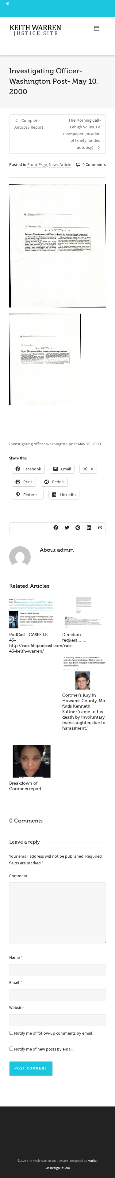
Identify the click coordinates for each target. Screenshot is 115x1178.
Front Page (37, 164)
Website (16, 1008)
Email (14, 982)
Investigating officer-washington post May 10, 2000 (55, 444)
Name (14, 957)
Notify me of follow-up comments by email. (53, 1033)
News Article (60, 164)
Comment (18, 876)
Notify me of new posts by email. (44, 1049)
